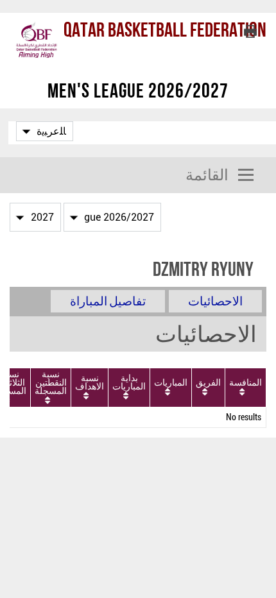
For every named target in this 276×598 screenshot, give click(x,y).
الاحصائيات (215, 301)
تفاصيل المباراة (108, 301)
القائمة (207, 175)
